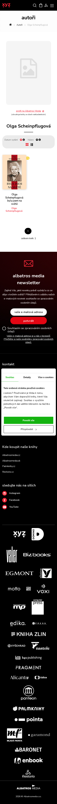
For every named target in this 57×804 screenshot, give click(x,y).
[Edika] (18, 623)
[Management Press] (19, 607)
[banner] (10, 5)
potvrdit (28, 321)
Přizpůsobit (27, 429)
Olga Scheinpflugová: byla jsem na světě (14, 199)
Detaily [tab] (27, 377)
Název (31, 140)
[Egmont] (19, 573)
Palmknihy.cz (8, 466)
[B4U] (28, 658)
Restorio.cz (8, 471)
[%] (14, 172)
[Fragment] (28, 667)
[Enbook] (28, 761)
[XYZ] (19, 534)
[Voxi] (43, 588)
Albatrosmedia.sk (11, 460)
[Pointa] (29, 719)
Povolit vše (28, 420)
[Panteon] (28, 692)
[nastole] (40, 646)
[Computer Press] (38, 607)
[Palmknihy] (28, 708)
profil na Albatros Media (28, 110)
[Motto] (14, 588)
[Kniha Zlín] (28, 634)
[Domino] (38, 534)
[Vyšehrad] (16, 646)
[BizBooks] (37, 554)
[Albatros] (45, 573)
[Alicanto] (19, 677)
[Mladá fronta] (14, 734)
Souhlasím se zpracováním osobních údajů (29, 330)
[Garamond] (39, 734)
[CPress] (39, 623)
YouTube (14, 506)
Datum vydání (11, 140)
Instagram (14, 493)
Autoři (19, 24)
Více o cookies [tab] (46, 377)
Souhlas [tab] (9, 377)
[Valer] (11, 554)
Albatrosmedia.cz (11, 455)
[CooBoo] (28, 588)
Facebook (14, 500)
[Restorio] (28, 774)
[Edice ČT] (41, 677)
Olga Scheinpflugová (14, 209)
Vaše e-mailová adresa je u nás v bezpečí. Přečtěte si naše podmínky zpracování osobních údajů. (28, 339)
